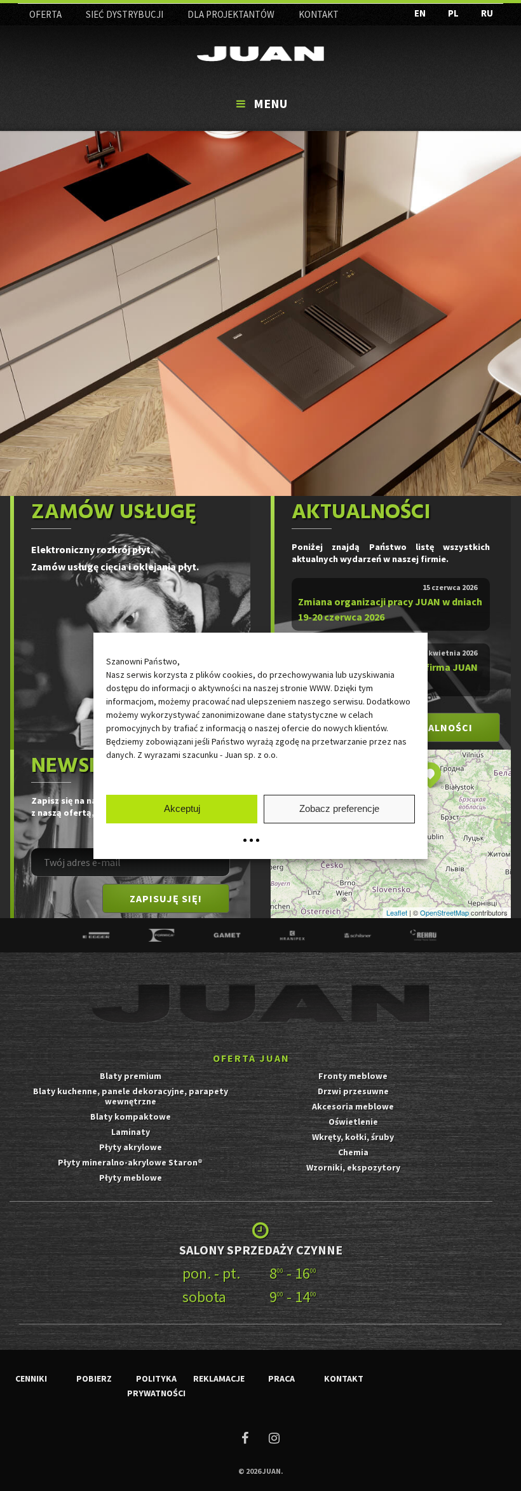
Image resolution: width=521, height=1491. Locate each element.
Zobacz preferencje (339, 808)
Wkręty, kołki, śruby (353, 1137)
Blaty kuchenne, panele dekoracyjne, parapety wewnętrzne (130, 1096)
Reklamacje (219, 1378)
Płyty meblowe (130, 1177)
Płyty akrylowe (130, 1147)
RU (487, 13)
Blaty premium (130, 1076)
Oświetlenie (353, 1122)
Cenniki (31, 1378)
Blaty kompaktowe (130, 1116)
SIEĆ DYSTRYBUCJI (124, 14)
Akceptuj (182, 808)
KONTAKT (319, 14)
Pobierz (94, 1378)
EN (420, 13)
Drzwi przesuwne (353, 1091)
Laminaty (130, 1132)
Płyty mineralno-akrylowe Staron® (130, 1162)
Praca (281, 1378)
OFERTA (45, 14)
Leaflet (396, 912)
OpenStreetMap (444, 912)
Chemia (353, 1152)
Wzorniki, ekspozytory (353, 1167)
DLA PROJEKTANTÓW (230, 14)
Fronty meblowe (353, 1076)
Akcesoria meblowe (353, 1106)
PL (453, 13)
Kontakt (343, 1378)
